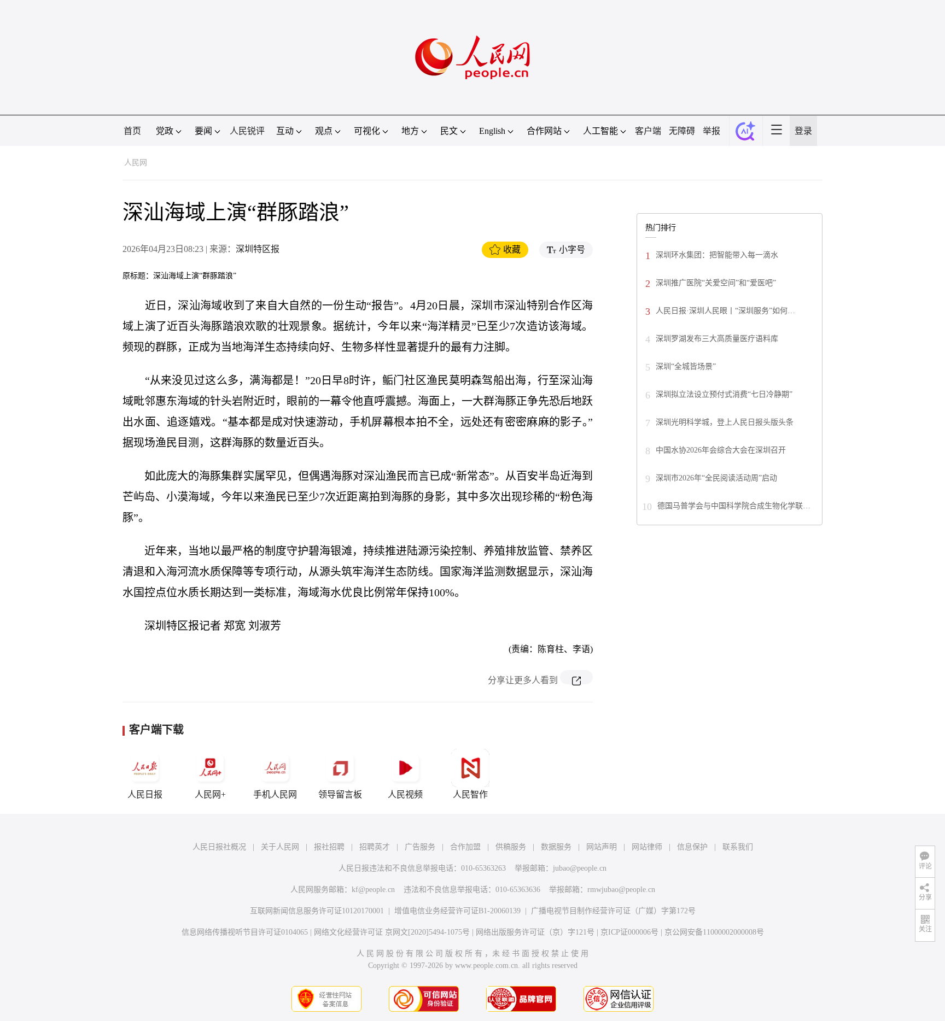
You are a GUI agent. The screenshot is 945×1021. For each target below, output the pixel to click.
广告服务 (420, 847)
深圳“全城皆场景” (686, 366)
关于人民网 (280, 847)
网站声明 (601, 847)
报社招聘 (329, 847)
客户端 (648, 131)
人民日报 (144, 794)
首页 (132, 131)
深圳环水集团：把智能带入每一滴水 (717, 255)
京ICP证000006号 (629, 932)
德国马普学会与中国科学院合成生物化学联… (733, 506)
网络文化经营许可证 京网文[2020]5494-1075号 (392, 932)
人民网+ (210, 794)
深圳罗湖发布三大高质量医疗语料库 (717, 339)
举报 (711, 131)
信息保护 (692, 847)
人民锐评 (247, 131)
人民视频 (405, 794)
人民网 (135, 163)
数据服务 (556, 847)
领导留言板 (340, 794)
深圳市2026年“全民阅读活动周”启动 (716, 478)
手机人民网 (275, 794)
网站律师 (647, 847)
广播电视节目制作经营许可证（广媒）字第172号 (613, 911)
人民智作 (470, 794)
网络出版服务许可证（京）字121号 (535, 932)
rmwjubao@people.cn (621, 889)
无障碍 (682, 131)
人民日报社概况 (219, 847)
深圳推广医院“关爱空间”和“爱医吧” (716, 283)
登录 (803, 131)
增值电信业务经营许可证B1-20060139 (457, 911)
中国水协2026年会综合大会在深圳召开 (721, 450)
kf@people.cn (373, 889)
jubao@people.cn (579, 868)
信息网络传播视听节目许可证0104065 (245, 932)
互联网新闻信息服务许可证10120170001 (317, 911)
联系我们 (737, 847)
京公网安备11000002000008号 (714, 932)
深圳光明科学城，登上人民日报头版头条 (725, 422)
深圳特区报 (257, 249)
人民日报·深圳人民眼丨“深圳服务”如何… (725, 311)
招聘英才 (374, 847)
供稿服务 (510, 847)
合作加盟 (465, 847)
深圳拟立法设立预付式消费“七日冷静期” (724, 394)
